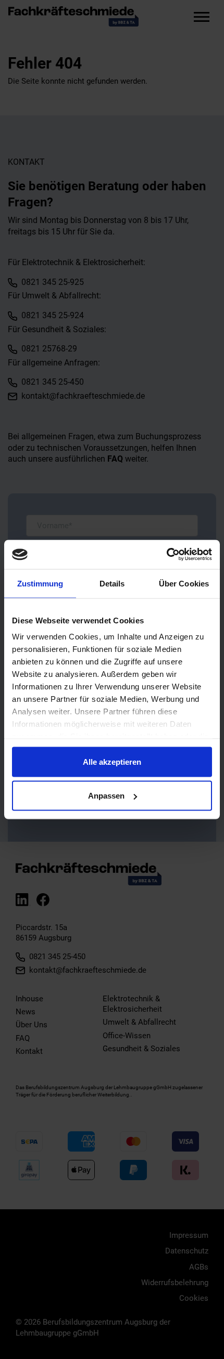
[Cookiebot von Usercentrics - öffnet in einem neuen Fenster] (166, 554)
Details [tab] (112, 583)
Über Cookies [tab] (184, 583)
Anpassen (106, 795)
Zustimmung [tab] (40, 583)
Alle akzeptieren (112, 761)
